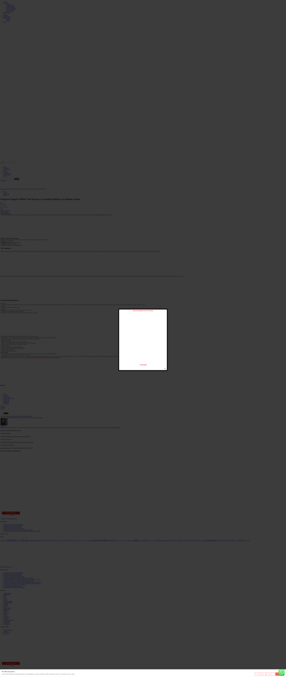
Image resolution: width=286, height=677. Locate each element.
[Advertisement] (143, 338)
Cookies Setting (260, 674)
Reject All (270, 674)
